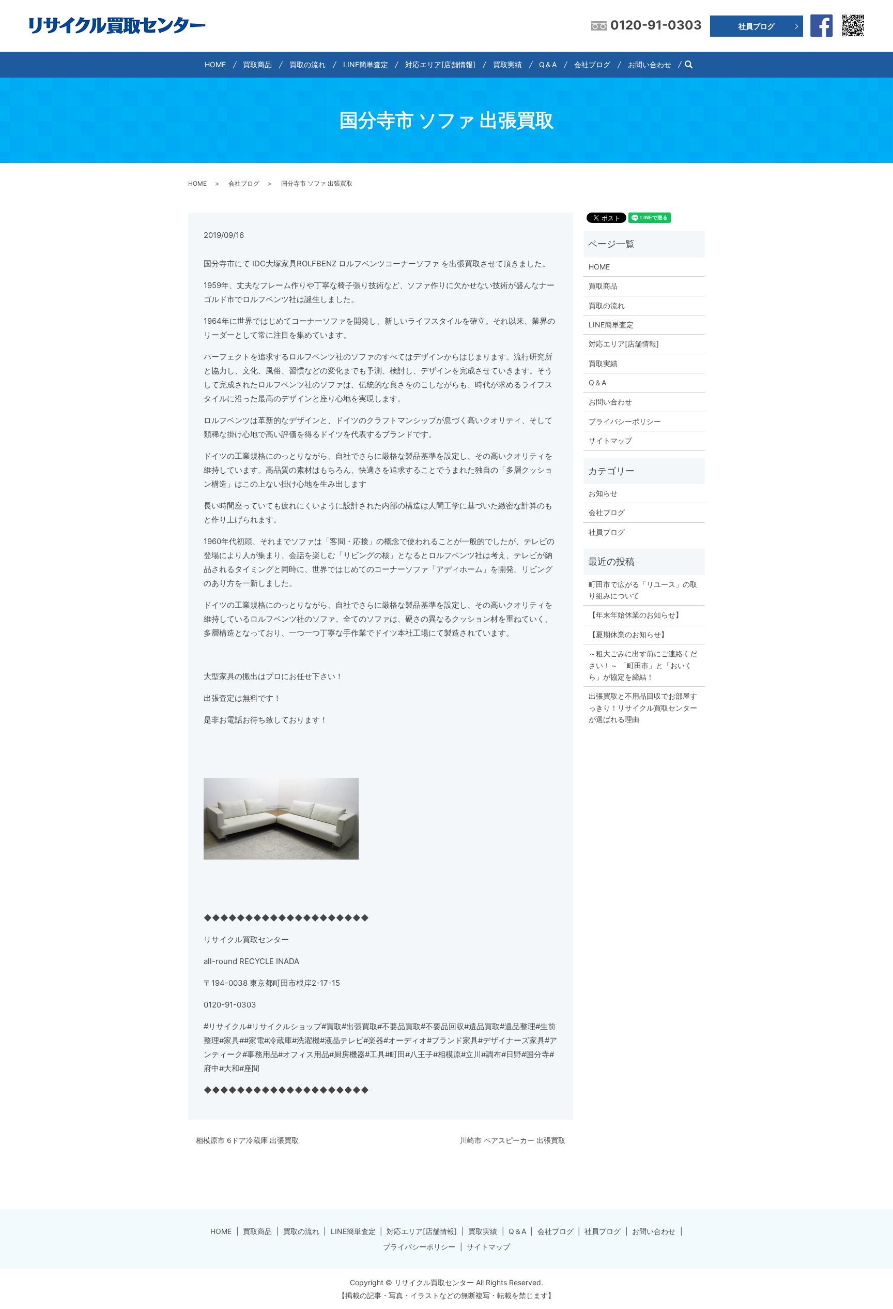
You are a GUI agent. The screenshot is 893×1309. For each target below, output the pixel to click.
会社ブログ (592, 64)
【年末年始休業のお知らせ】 (636, 614)
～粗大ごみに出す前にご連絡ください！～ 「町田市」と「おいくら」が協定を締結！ (643, 665)
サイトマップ (610, 440)
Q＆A (548, 64)
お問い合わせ (649, 64)
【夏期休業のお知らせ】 (628, 634)
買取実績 (507, 64)
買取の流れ (307, 64)
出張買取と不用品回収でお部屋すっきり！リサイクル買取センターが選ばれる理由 (643, 707)
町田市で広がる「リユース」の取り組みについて (643, 590)
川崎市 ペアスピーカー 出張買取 (512, 1140)
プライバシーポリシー (625, 421)
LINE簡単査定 (365, 64)
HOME (215, 64)
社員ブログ (756, 26)
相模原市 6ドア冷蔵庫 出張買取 (247, 1140)
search (692, 64)
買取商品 (257, 64)
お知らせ (603, 493)
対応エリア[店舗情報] (440, 64)
